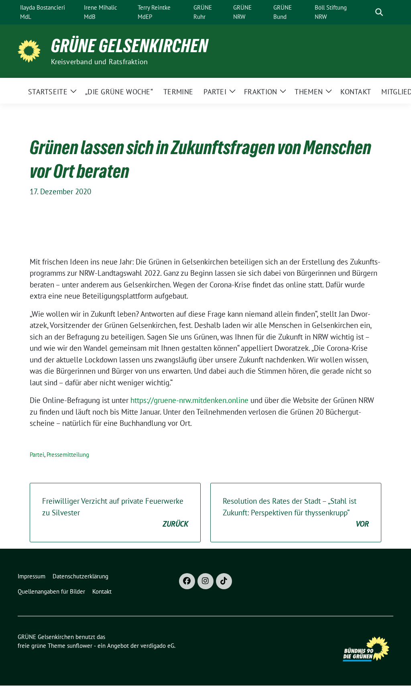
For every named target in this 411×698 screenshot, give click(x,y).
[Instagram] (205, 581)
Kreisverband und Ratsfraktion (99, 61)
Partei (37, 454)
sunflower (79, 645)
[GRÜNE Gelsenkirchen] (31, 50)
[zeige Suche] (379, 12)
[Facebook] (187, 581)
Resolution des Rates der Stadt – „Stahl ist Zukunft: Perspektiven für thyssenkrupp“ (296, 512)
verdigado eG (157, 645)
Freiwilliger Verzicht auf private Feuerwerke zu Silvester (115, 512)
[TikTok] (224, 581)
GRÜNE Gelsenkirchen (129, 45)
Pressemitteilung (68, 454)
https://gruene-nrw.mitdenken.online (189, 400)
